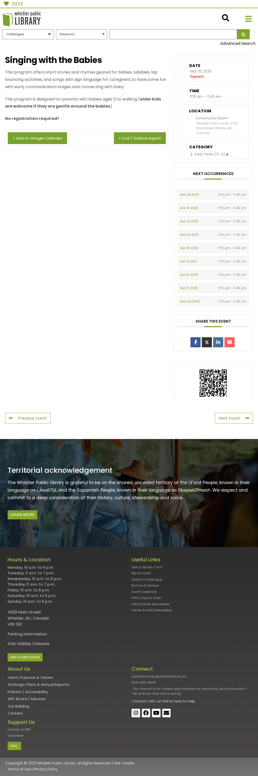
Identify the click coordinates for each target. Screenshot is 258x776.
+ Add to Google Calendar (37, 138)
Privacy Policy (46, 769)
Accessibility (36, 691)
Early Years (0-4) (210, 154)
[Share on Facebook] (195, 342)
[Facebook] (146, 713)
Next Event (229, 418)
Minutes (38, 698)
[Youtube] (156, 713)
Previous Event (32, 418)
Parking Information (27, 634)
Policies (14, 691)
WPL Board (17, 698)
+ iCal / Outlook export (140, 138)
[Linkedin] (218, 342)
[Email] (229, 342)
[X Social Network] (207, 342)
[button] (248, 18)
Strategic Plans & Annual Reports (38, 684)
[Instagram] (136, 713)
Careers (15, 713)
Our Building (18, 706)
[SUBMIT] (243, 34)
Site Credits (124, 763)
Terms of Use (19, 769)
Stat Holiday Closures (28, 644)
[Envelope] (166, 713)
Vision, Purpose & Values (30, 677)
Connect (139, 701)
